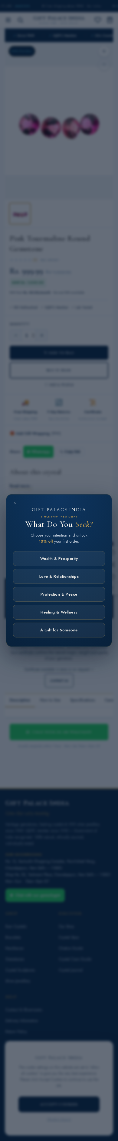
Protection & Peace (59, 594)
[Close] (15, 503)
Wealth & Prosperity (59, 558)
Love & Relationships (59, 576)
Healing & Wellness (59, 612)
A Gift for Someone (58, 630)
